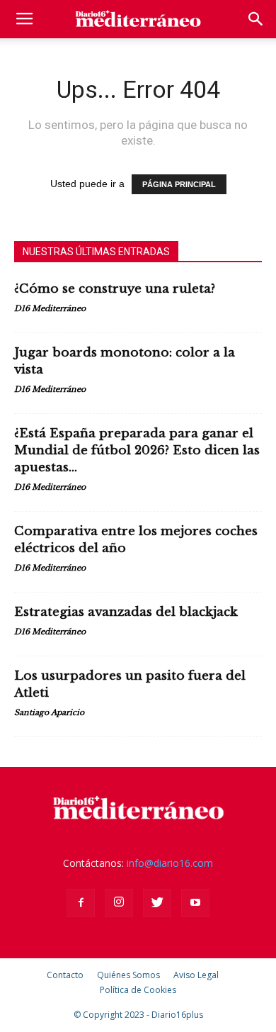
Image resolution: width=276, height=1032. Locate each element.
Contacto (65, 975)
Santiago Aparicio (49, 712)
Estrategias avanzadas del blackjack (126, 612)
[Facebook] (81, 903)
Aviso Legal (196, 975)
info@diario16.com (170, 863)
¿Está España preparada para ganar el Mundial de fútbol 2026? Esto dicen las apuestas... (137, 450)
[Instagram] (119, 903)
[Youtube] (195, 903)
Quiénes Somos (128, 975)
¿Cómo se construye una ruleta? (114, 288)
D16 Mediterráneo (50, 308)
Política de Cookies (138, 990)
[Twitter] (157, 903)
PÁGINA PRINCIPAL (179, 184)
